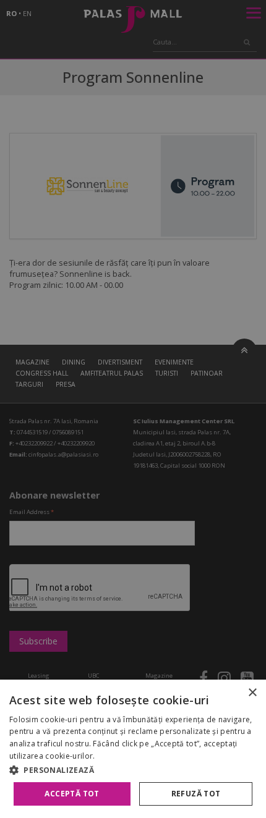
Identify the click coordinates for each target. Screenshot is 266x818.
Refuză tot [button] (196, 793)
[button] (133, 769)
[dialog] (133, 749)
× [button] (252, 693)
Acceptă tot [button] (72, 793)
